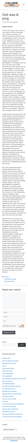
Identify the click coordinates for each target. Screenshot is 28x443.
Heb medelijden (7, 376)
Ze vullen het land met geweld (11, 386)
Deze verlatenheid (7, 373)
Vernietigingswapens (8, 383)
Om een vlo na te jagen (9, 399)
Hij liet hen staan (7, 371)
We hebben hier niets (8, 411)
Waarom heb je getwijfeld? (10, 409)
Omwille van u (6, 358)
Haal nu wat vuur (7, 381)
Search (4, 342)
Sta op (4, 366)
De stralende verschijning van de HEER (14, 378)
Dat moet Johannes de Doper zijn (12, 414)
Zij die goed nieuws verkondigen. (12, 416)
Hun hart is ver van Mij (9, 406)
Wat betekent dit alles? (9, 363)
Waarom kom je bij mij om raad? (11, 393)
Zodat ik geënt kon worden (10, 360)
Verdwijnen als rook (10, 279)
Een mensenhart (9, 281)
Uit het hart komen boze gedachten (13, 404)
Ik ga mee (5, 401)
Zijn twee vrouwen (7, 396)
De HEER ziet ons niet (8, 388)
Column (6, 276)
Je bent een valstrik (8, 368)
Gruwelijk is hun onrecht (9, 391)
